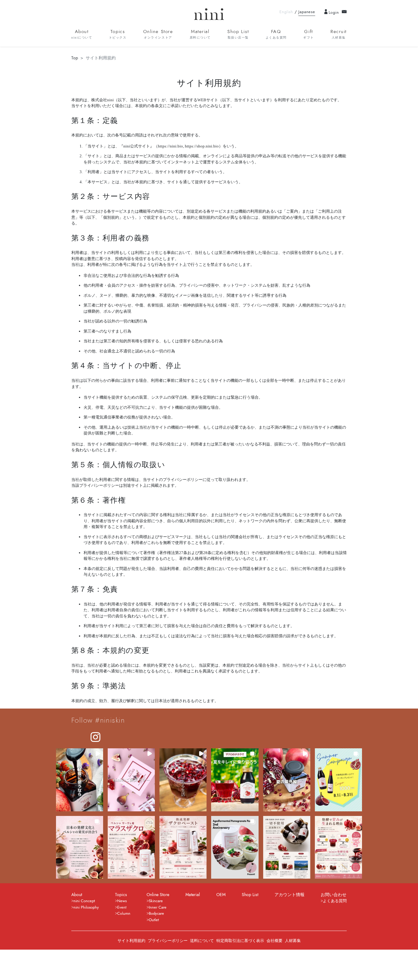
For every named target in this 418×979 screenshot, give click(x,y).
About (81, 33)
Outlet (154, 920)
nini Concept (84, 901)
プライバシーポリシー (168, 941)
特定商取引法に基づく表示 (240, 941)
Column (123, 913)
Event (121, 907)
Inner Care (157, 907)
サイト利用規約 (131, 941)
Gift (308, 33)
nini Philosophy (86, 907)
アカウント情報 (289, 895)
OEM (221, 895)
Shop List (238, 33)
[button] (79, 779)
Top (74, 58)
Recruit (338, 33)
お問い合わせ (333, 895)
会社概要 (274, 941)
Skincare (156, 901)
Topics (118, 33)
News (122, 901)
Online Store (158, 33)
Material (200, 33)
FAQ (276, 33)
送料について (202, 941)
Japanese (306, 12)
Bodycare (156, 913)
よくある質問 (335, 901)
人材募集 (293, 941)
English (286, 12)
